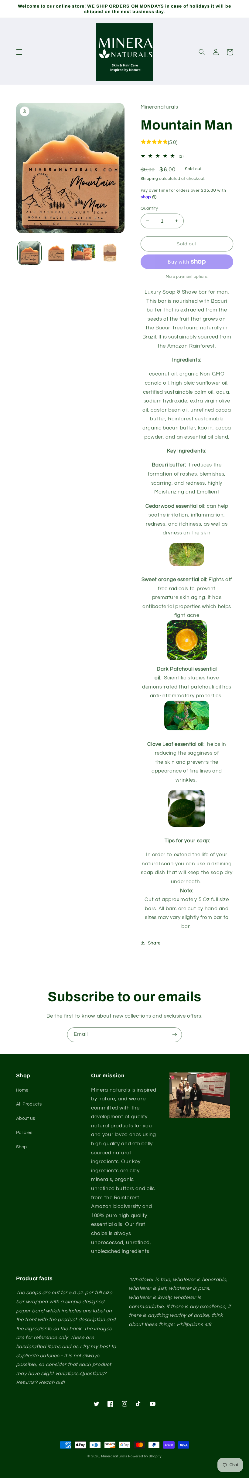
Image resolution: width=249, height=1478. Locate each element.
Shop (21, 1147)
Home (22, 1090)
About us (25, 1118)
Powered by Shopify (144, 1456)
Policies (24, 1132)
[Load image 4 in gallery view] (110, 253)
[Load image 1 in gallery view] (29, 253)
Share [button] (154, 943)
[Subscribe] (175, 1034)
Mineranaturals (114, 1456)
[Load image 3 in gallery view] (83, 253)
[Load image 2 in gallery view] (56, 253)
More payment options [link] (187, 277)
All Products (29, 1104)
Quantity (149, 208)
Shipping (149, 179)
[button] (19, 52)
